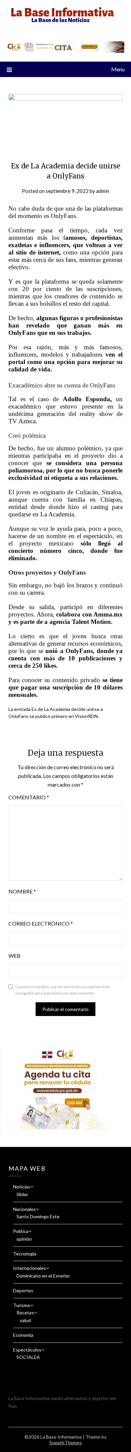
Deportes (23, 1290)
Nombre (22, 891)
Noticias (21, 1186)
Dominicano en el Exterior (43, 1276)
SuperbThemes (65, 1442)
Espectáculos (27, 1350)
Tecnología (24, 1253)
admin (102, 191)
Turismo (21, 1305)
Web (14, 955)
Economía (23, 1335)
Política (21, 1231)
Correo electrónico (40, 923)
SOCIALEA (28, 1357)
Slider (22, 1194)
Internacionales (29, 1268)
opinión (24, 1239)
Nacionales (24, 1209)
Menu (118, 69)
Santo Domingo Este (37, 1216)
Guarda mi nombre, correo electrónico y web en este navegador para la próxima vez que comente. (62, 990)
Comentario (28, 797)
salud (25, 1320)
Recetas (25, 1312)
